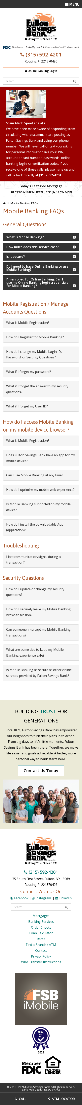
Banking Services (41, 921)
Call (22, 1099)
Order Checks (41, 927)
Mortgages (41, 916)
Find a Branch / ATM (41, 944)
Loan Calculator (41, 933)
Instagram (43, 898)
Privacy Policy (41, 956)
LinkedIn (65, 898)
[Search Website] (74, 81)
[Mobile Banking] (41, 999)
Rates (41, 939)
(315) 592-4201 (43, 54)
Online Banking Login (42, 71)
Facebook (20, 898)
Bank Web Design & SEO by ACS (41, 1089)
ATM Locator (63, 1099)
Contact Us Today (41, 770)
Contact (41, 950)
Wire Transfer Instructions (41, 962)
